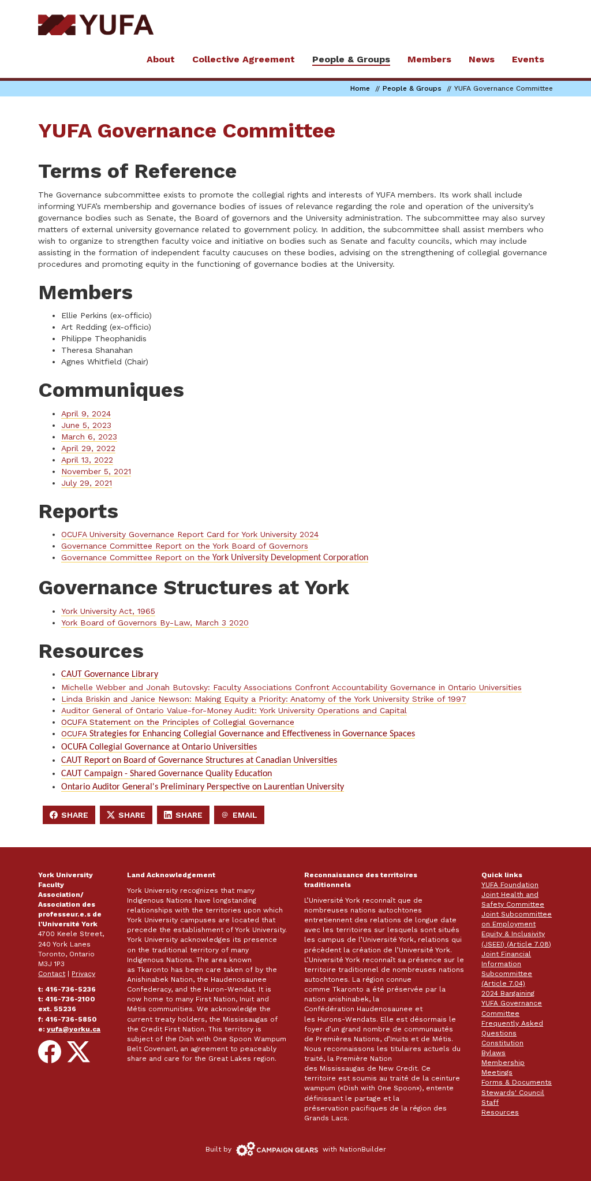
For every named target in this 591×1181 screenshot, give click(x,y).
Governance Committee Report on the (214, 557)
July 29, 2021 (86, 482)
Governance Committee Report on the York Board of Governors (184, 545)
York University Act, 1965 (108, 611)
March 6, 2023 (89, 436)
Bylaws (493, 1053)
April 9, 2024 (86, 413)
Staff (490, 1102)
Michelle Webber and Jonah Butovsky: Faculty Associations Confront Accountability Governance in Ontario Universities (291, 687)
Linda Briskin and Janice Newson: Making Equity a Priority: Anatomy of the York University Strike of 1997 (263, 698)
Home (360, 88)
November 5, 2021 (96, 471)
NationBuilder (362, 1149)
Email (242, 817)
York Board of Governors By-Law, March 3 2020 (155, 622)
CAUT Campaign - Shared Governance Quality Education (166, 773)
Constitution (502, 1043)
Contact (51, 974)
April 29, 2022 (88, 448)
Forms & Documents (516, 1082)
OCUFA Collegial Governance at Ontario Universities (159, 747)
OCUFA (238, 734)
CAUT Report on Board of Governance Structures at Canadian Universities (199, 760)
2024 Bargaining (507, 993)
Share (72, 817)
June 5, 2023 (86, 425)
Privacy (83, 974)
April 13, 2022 (87, 459)
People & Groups (412, 88)
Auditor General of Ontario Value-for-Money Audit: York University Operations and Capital (234, 710)
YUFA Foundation (509, 885)
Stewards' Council (512, 1093)
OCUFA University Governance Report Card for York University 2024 (190, 534)
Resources (500, 1112)
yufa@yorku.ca (73, 1029)
